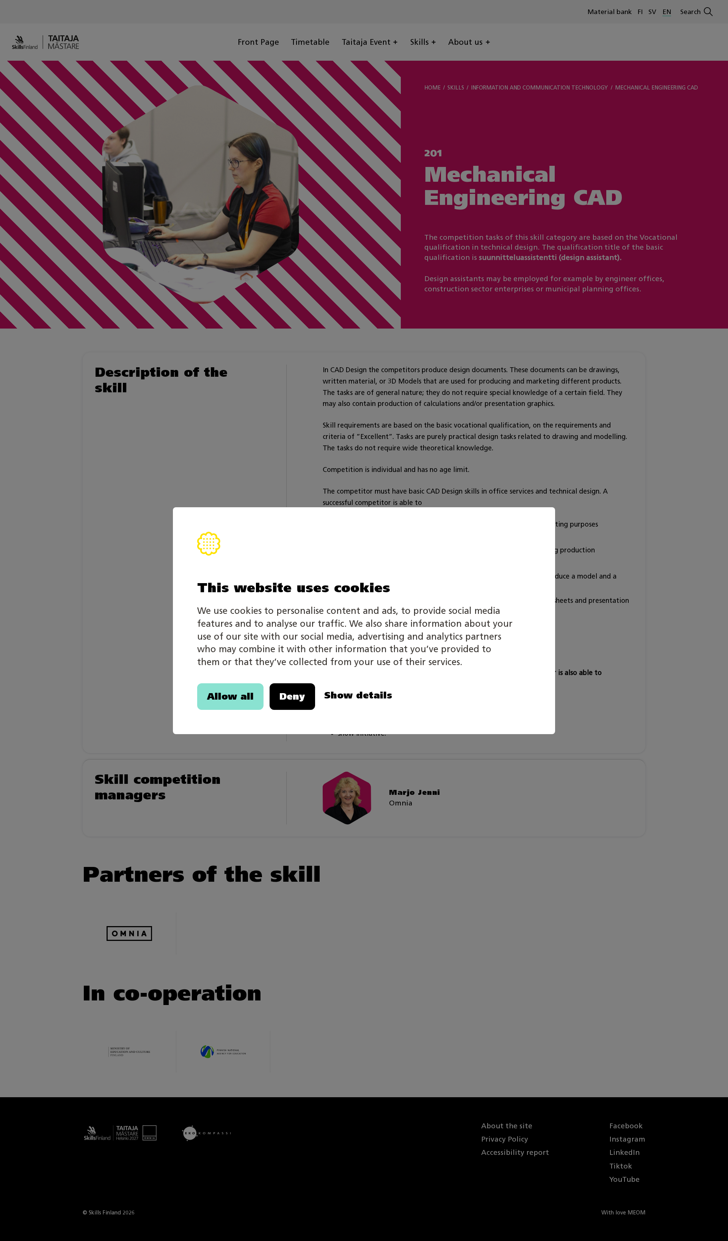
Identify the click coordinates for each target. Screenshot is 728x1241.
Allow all (230, 696)
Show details (358, 694)
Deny (292, 696)
